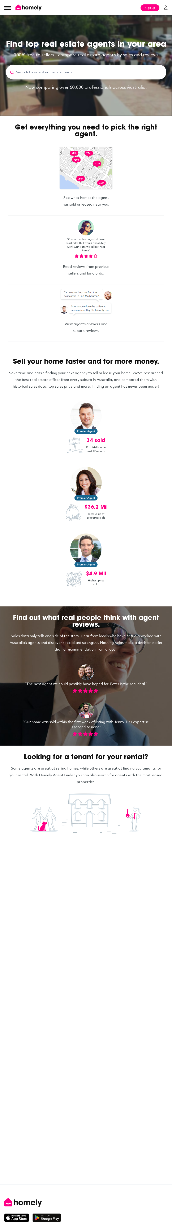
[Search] (11, 72)
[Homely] (86, 1202)
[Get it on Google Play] (47, 1217)
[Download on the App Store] (18, 1217)
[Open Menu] (8, 8)
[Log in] (165, 7)
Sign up (150, 8)
